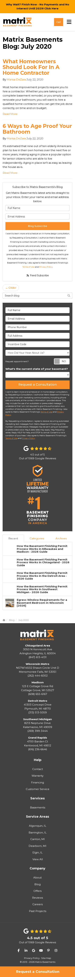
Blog (37, 884)
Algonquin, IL (37, 825)
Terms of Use (28, 267)
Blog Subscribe (37, 226)
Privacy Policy (45, 267)
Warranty (37, 775)
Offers (37, 891)
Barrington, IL (38, 832)
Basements (37, 807)
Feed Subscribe (39, 275)
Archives (61, 538)
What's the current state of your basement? (36, 369)
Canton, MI (37, 839)
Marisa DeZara (16, 79)
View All (37, 859)
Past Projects (37, 911)
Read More (10, 114)
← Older (10, 287)
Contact (37, 769)
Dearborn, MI (37, 846)
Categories (37, 538)
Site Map (46, 958)
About (37, 877)
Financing (37, 782)
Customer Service (37, 789)
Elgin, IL (37, 852)
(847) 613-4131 (38, 651)
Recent (13, 538)
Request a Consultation (37, 972)
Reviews (37, 897)
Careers (37, 904)
